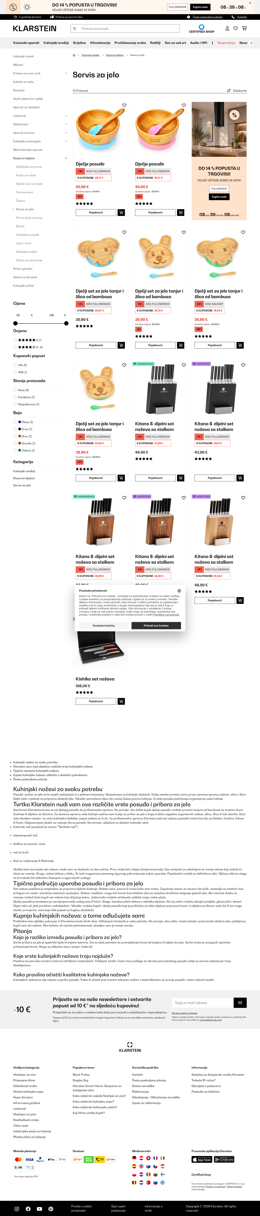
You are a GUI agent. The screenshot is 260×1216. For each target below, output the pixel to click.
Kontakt (242, 16)
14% (22, 365)
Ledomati (19, 116)
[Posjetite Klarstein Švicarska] (148, 1158)
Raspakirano (28, 404)
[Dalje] (251, 43)
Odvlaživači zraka (25, 1086)
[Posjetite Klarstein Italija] (162, 1158)
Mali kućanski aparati (27, 149)
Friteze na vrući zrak (27, 73)
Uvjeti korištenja (234, 1186)
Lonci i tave (23, 243)
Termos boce (24, 192)
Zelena (28, 450)
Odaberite (240, 90)
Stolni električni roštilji (28, 99)
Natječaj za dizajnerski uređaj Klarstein (218, 1074)
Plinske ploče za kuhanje (29, 1137)
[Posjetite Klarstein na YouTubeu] (39, 1209)
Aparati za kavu (23, 133)
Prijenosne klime (24, 1080)
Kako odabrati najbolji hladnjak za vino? (99, 1096)
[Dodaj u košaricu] (121, 212)
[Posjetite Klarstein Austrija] (141, 1158)
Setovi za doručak (25, 277)
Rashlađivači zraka (26, 1120)
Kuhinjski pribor (23, 285)
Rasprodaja (226, 43)
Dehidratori (20, 124)
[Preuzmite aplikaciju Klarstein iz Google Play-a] (224, 1159)
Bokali (20, 226)
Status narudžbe (143, 1086)
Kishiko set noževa (95, 679)
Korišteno (26, 397)
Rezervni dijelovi (24, 158)
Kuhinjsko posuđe (27, 234)
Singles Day (80, 1080)
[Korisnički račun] (227, 28)
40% (22, 372)
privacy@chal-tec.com (211, 1020)
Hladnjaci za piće (24, 1114)
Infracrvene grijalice (26, 1103)
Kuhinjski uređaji (24, 471)
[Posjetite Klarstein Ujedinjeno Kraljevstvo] (141, 1166)
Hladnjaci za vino (24, 1074)
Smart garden (22, 268)
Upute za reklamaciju (146, 1103)
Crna (26, 429)
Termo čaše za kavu (29, 217)
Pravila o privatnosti (215, 1186)
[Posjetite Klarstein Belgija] (134, 1182)
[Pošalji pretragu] (74, 28)
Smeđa (28, 443)
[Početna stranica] (77, 55)
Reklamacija (140, 1091)
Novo (243, 43)
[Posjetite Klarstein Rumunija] (148, 1174)
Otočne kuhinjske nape (28, 1091)
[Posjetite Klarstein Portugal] (148, 1182)
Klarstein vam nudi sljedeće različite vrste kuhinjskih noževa (53, 766)
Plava (27, 422)
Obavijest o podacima (206, 1086)
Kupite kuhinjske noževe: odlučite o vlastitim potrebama (50, 775)
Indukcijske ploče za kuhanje (32, 1131)
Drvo (26, 436)
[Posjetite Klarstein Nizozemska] (141, 1182)
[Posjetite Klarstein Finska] (162, 1174)
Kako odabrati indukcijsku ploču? (95, 1107)
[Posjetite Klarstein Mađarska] (162, 1166)
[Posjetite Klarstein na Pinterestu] (50, 1209)
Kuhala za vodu (23, 82)
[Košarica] (244, 28)
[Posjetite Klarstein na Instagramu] (16, 1209)
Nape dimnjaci (23, 1097)
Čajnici (20, 200)
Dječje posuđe (90, 164)
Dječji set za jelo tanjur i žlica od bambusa (100, 293)
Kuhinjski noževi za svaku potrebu (35, 762)
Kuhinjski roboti (23, 56)
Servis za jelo (25, 209)
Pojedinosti (96, 212)
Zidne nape (20, 1125)
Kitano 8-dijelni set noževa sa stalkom (154, 426)
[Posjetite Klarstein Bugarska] (155, 1174)
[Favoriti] (235, 28)
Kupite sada (200, 6)
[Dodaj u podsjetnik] (124, 105)
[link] (100, 129)
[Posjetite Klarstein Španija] (134, 1166)
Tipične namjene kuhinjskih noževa (36, 770)
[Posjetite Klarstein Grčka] (162, 1182)
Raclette (19, 90)
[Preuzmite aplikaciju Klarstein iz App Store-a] (202, 1159)
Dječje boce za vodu (29, 183)
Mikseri (18, 65)
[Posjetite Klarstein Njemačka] (134, 1158)
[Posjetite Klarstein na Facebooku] (28, 1209)
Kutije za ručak (26, 175)
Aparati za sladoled (26, 107)
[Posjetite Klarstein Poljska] (134, 1174)
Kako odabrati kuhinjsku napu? (93, 1101)
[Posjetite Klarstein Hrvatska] (141, 1174)
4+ (39, 347)
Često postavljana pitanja (208, 16)
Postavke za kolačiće (205, 1091)
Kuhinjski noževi (26, 251)
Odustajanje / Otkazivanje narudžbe (156, 1097)
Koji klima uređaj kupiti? (89, 1113)
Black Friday (81, 1074)
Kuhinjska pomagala (27, 141)
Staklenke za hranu (29, 166)
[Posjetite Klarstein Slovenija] (155, 1182)
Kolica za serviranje (29, 260)
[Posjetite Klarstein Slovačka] (148, 1166)
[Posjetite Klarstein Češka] (155, 1166)
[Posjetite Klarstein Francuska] (155, 1158)
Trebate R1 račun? (204, 1080)
